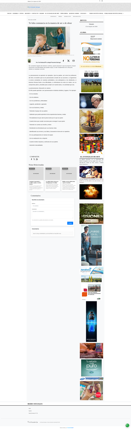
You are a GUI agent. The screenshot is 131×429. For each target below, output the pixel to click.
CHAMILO (15, 13)
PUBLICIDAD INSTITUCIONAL (114, 13)
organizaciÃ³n (77, 16)
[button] (100, 1)
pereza (60, 16)
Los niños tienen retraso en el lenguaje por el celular (52, 182)
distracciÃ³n (67, 16)
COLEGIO (83, 13)
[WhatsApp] (103, 1)
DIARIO (42, 13)
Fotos (22, 13)
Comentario (34, 209)
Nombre (33, 203)
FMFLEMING (64, 13)
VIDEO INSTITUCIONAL (96, 13)
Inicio (9, 13)
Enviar (70, 223)
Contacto (35, 13)
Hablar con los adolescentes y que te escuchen (68, 182)
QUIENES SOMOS (74, 13)
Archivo (27, 13)
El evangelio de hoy (52, 13)
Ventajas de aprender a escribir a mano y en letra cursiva (35, 183)
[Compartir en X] (34, 159)
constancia (53, 16)
